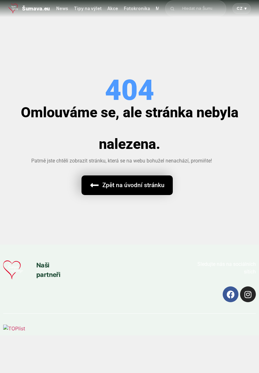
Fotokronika (137, 8)
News (62, 8)
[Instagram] (248, 294)
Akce (112, 8)
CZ (242, 8)
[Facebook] (230, 294)
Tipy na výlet (88, 8)
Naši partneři (48, 269)
